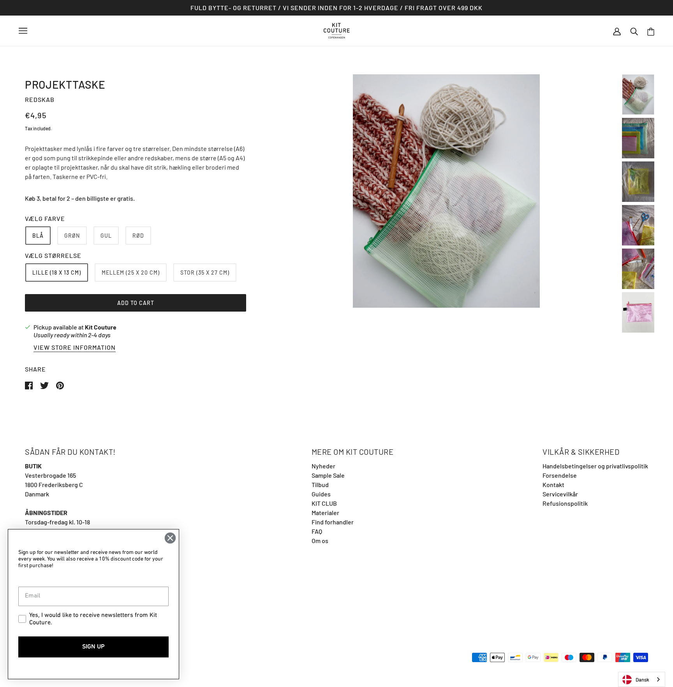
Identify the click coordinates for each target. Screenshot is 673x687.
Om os (320, 540)
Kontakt (553, 484)
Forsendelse (560, 475)
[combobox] (641, 679)
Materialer (325, 512)
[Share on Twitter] (45, 384)
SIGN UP (93, 647)
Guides (321, 494)
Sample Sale (328, 475)
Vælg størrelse (53, 255)
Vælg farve (45, 218)
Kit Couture (100, 327)
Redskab (40, 99)
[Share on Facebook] (29, 384)
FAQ (317, 531)
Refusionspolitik (565, 503)
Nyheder (323, 466)
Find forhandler (333, 522)
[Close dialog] (170, 538)
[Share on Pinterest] (60, 384)
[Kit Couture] (337, 29)
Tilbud (320, 484)
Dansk (642, 679)
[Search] (634, 30)
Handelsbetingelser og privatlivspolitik (595, 466)
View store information (74, 347)
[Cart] (651, 31)
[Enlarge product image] (446, 191)
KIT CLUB (324, 503)
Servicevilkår (560, 494)
